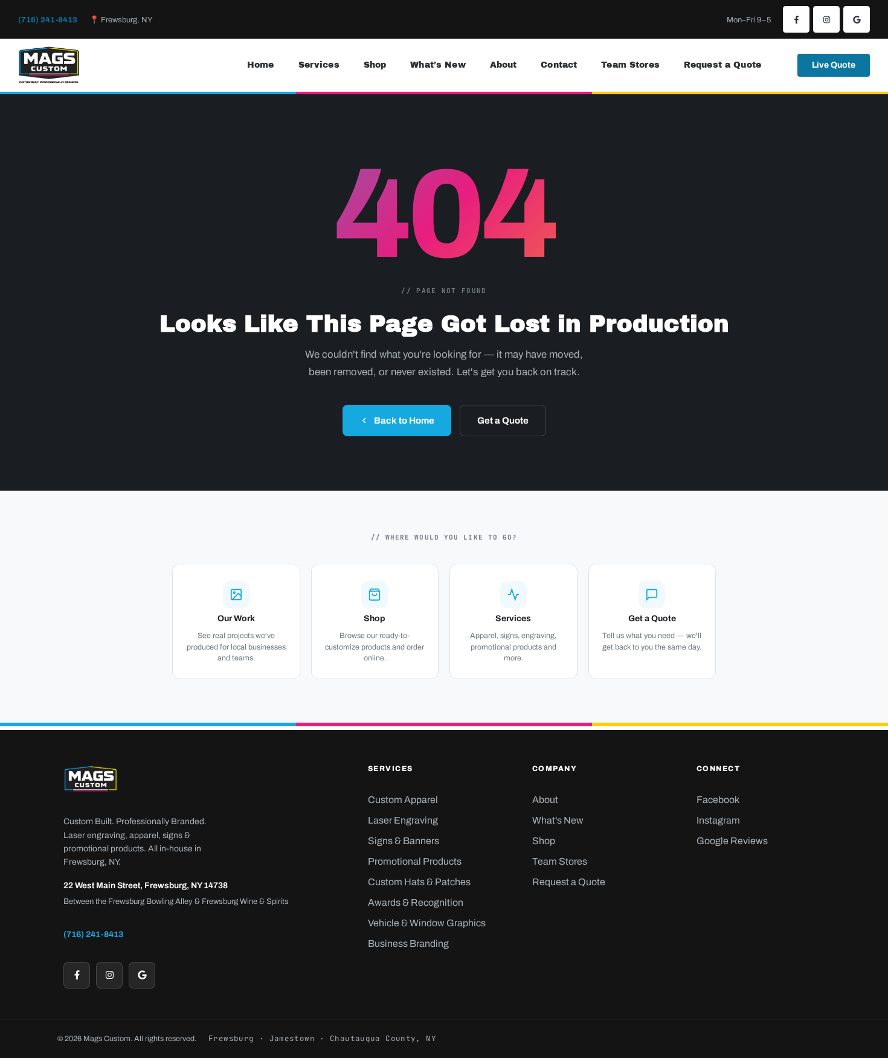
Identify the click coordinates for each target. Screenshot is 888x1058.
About (503, 64)
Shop (375, 64)
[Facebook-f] (796, 19)
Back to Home (404, 420)
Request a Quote (722, 64)
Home (260, 64)
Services (318, 64)
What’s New (437, 64)
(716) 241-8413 (47, 20)
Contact (559, 64)
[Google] (856, 19)
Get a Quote (503, 420)
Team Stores (630, 64)
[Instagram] (826, 19)
